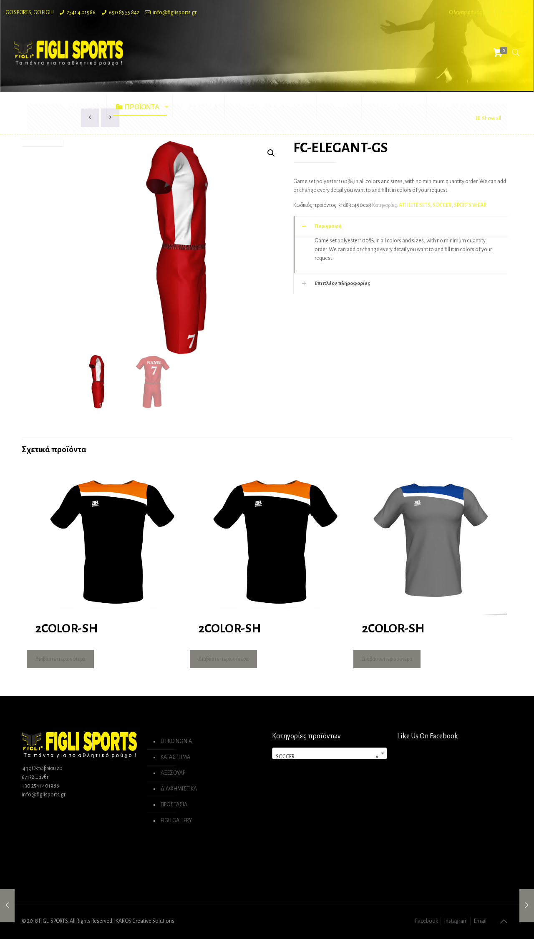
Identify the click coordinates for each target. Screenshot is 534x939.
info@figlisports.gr (174, 12)
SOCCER (442, 205)
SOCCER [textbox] (327, 757)
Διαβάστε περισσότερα (60, 659)
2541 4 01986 (81, 12)
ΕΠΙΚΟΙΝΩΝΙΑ (176, 741)
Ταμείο (505, 12)
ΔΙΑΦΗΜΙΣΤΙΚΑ (179, 789)
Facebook (426, 921)
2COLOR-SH (66, 628)
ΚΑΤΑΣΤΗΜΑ (175, 757)
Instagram (456, 921)
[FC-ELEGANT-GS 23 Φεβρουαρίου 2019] (7, 905)
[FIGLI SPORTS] (68, 52)
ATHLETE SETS (414, 205)
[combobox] (329, 753)
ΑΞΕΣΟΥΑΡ (173, 773)
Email (480, 921)
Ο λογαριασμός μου (470, 12)
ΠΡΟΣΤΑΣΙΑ (174, 805)
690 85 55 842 (124, 12)
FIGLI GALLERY (176, 820)
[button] (271, 153)
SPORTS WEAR (470, 205)
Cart (524, 12)
